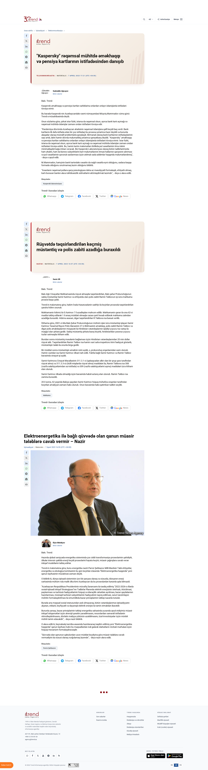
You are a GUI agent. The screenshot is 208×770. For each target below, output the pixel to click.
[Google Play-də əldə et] (175, 755)
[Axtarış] (144, 19)
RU (181, 765)
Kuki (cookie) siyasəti (165, 727)
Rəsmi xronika (101, 720)
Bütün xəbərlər (57, 94)
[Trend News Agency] (32, 715)
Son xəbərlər (100, 717)
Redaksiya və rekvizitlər (135, 720)
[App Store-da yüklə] (155, 755)
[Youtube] (43, 756)
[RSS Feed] (59, 756)
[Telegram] (48, 756)
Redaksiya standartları (135, 727)
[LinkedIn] (54, 756)
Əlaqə (129, 724)
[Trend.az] (33, 19)
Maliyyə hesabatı (133, 734)
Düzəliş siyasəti (132, 731)
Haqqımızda (131, 717)
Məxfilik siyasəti (163, 720)
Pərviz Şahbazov (49, 648)
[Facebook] (32, 756)
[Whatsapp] (27, 756)
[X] (38, 756)
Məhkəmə (46, 395)
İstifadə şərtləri (162, 717)
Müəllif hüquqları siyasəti (166, 724)
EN (172, 765)
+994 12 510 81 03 (31, 737)
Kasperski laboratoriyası (52, 184)
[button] (26, 36)
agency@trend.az (31, 739)
